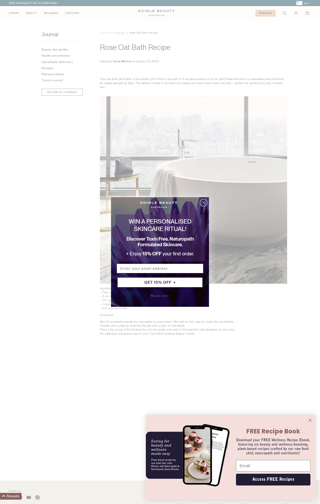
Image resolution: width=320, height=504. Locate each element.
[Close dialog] (203, 202)
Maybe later (160, 295)
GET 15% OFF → (160, 282)
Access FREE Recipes (273, 479)
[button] (11, 496)
